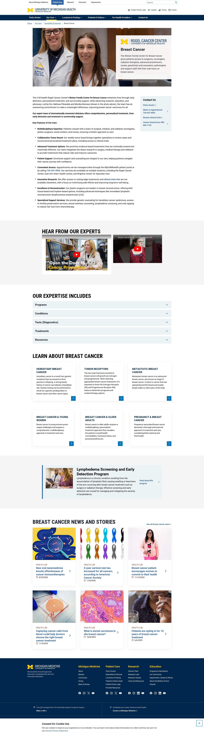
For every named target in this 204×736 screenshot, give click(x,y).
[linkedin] (138, 693)
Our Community (156, 674)
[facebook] (79, 693)
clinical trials (110, 179)
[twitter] (88, 693)
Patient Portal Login (113, 684)
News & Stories (84, 684)
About (80, 671)
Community (82, 678)
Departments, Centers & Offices (161, 678)
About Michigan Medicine (38, 2)
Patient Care (57, 2)
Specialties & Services (114, 674)
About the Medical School (159, 681)
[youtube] (93, 693)
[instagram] (84, 693)
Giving (80, 681)
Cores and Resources (136, 681)
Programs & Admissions (159, 671)
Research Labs (133, 674)
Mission (81, 674)
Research (70, 2)
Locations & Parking (113, 678)
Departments (96, 2)
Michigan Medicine (89, 666)
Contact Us (143, 17)
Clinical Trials (133, 671)
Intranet (152, 684)
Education (82, 2)
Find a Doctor (35, 17)
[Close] (199, 723)
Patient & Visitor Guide (114, 681)
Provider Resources (113, 688)
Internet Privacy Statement (56, 731)
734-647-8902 (53, 170)
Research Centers (134, 678)
